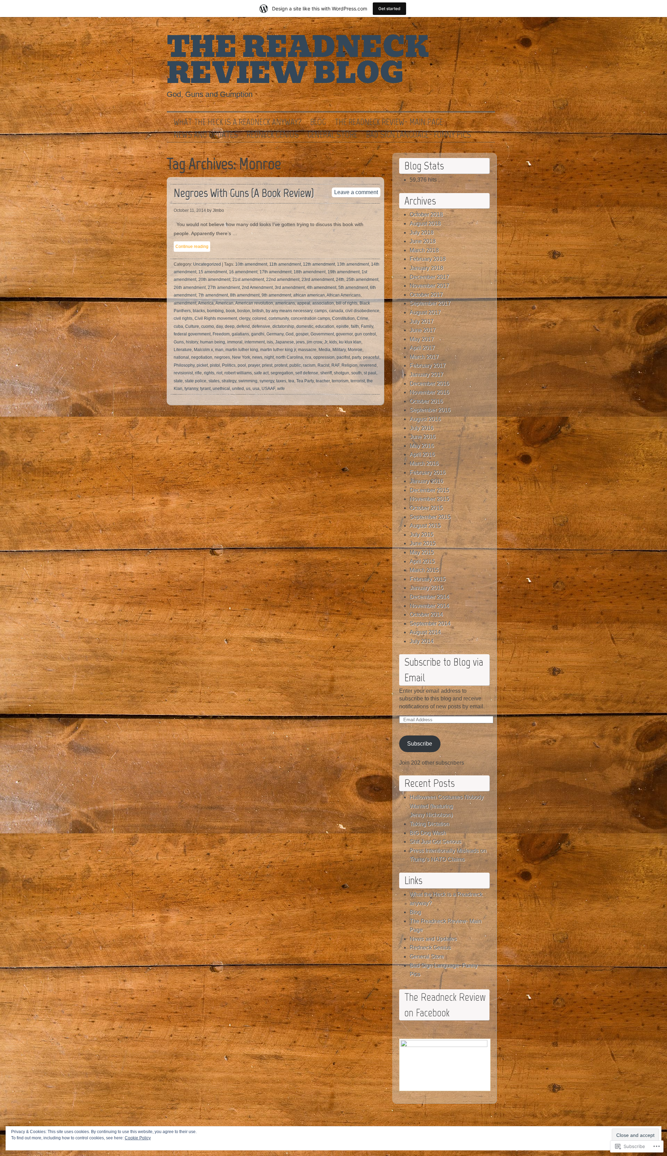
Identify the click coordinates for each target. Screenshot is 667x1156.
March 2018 (424, 250)
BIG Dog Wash (428, 833)
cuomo (207, 326)
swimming (247, 381)
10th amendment (251, 264)
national (181, 357)
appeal (303, 303)
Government (322, 334)
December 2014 (429, 597)
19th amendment (344, 271)
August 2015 (425, 526)
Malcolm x (203, 349)
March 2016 (424, 463)
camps (320, 310)
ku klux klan (350, 342)
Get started (389, 8)
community (279, 318)
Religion (349, 365)
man (219, 349)
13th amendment (353, 264)
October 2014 (426, 614)
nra (308, 357)
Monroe (355, 349)
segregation (282, 373)
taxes (281, 381)
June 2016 (423, 437)
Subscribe (419, 744)
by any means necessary (289, 310)
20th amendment (214, 279)
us (248, 388)
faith (355, 326)
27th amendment (224, 287)
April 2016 (422, 454)
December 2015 (429, 490)
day (219, 326)
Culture (192, 326)
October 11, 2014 (190, 210)
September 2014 (430, 623)
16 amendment (243, 271)
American (224, 303)
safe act (261, 373)
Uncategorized (207, 264)
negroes (222, 357)
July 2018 (422, 232)
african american (309, 295)
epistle (342, 326)
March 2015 (424, 570)
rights (209, 373)
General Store (332, 134)
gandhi (257, 334)
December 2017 (429, 277)
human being (212, 342)
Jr (325, 342)
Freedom (221, 334)
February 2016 (428, 472)
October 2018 (426, 214)
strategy (229, 381)
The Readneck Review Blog (298, 60)
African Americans (344, 295)
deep (229, 326)
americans (285, 303)
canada (336, 310)
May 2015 (422, 552)
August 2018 (425, 223)
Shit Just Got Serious (435, 842)
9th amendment (276, 295)
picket (202, 365)
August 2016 (425, 419)
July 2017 (422, 321)
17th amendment (275, 271)
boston (243, 310)
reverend (368, 365)
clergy (244, 318)
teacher (323, 381)
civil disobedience (362, 310)
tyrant (205, 388)
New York (241, 357)
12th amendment (319, 264)
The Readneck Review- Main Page (389, 122)
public (295, 365)
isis (270, 342)
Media (324, 349)
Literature (183, 349)
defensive (261, 326)
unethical (221, 388)
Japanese (284, 342)
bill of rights (346, 303)
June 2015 (423, 543)
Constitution (343, 318)
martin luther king (241, 349)
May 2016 (422, 446)
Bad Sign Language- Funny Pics (418, 134)
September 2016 (430, 410)
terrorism (340, 381)
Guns (179, 342)
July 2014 (422, 641)
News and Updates (206, 134)
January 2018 (426, 268)
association (323, 303)
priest (267, 365)
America (206, 303)
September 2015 (430, 517)
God (290, 334)
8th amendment (245, 295)
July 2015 (422, 535)
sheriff (326, 373)
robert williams (238, 373)
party (356, 357)
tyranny (191, 388)
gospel (302, 334)
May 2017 (422, 339)
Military (339, 349)
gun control (365, 334)
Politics (229, 365)
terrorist (358, 381)
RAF (335, 365)
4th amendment (321, 287)
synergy (267, 381)
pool (242, 365)
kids (333, 342)
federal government (192, 334)
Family (367, 326)
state (178, 381)
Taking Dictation (429, 824)
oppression (324, 357)
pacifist (343, 357)
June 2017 (423, 330)
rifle (198, 373)
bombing (215, 310)
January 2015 (426, 588)
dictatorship (283, 326)
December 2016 (429, 383)
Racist (323, 365)
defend (243, 326)
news (257, 357)
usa (256, 388)
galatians (240, 334)
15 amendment (212, 271)
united (238, 388)
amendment (185, 303)
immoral (234, 342)
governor (344, 334)
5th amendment (353, 287)
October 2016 (426, 401)
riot (219, 373)
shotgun (341, 373)
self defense (306, 373)
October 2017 (426, 295)
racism (309, 365)
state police (195, 381)
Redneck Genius (273, 134)
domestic (304, 326)
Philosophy (184, 365)
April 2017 (422, 348)
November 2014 (429, 606)
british (258, 310)
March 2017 (424, 357)
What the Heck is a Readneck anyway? (238, 122)
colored (259, 318)
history (192, 342)
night (269, 357)
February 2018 (428, 259)
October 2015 (426, 508)
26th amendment (190, 287)
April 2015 (422, 561)
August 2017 (425, 312)
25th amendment (362, 279)
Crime (362, 318)
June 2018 (423, 241)
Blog (318, 122)
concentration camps (310, 318)
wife (281, 388)
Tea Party (305, 381)
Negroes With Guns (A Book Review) (244, 193)
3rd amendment (290, 287)
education (324, 326)
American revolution (254, 303)
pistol (215, 365)
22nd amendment (282, 279)
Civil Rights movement (216, 318)
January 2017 (426, 374)
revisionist (183, 373)
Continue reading (191, 246)
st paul (370, 373)
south (356, 373)
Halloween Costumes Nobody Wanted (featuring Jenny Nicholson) (447, 806)
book (230, 310)
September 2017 (430, 303)
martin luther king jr (278, 349)
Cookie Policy (138, 1138)
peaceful (371, 357)
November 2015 (429, 499)
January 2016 (426, 481)
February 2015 (428, 579)
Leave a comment (356, 192)
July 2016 (422, 428)
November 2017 (429, 286)
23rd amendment (318, 279)
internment (255, 342)
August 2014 (425, 632)
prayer (254, 365)
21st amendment (248, 279)
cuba (178, 326)
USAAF (268, 388)
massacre (307, 349)
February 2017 (428, 365)
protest (280, 365)
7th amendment (213, 295)
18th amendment (310, 271)
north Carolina (289, 357)
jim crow (314, 342)
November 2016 (429, 392)
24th (340, 279)
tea (291, 381)
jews (300, 342)
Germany (274, 334)
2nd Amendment (257, 287)
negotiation (201, 357)
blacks (199, 310)
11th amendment (285, 264)
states (214, 381)
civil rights (183, 318)
